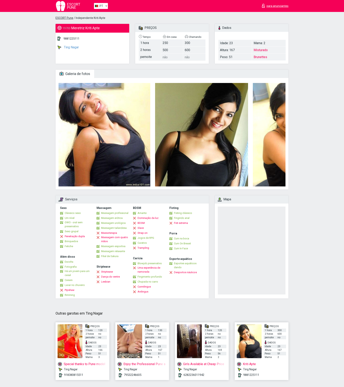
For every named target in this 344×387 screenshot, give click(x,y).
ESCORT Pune (64, 17)
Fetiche (69, 246)
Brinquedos (71, 241)
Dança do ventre (110, 276)
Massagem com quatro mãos (114, 239)
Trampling (143, 247)
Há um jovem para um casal (77, 273)
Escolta (69, 261)
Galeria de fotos (77, 74)
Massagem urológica (113, 222)
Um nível (69, 217)
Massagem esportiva (113, 246)
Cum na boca (181, 238)
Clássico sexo (73, 213)
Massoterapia (109, 232)
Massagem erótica (112, 217)
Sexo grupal (71, 231)
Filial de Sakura (109, 256)
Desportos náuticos (185, 272)
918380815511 (73, 375)
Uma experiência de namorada (149, 269)
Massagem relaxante (113, 251)
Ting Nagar (71, 47)
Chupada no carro (148, 281)
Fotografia (71, 266)
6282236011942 (194, 375)
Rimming (70, 294)
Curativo (142, 242)
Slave (141, 227)
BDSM (141, 222)
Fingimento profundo (150, 276)
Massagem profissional (114, 213)
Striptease (107, 271)
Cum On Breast (182, 243)
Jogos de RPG (146, 237)
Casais (68, 280)
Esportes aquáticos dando (185, 265)
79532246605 (132, 375)
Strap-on (143, 232)
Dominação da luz (148, 217)
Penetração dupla (75, 236)
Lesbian (105, 281)
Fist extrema (181, 222)
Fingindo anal (182, 217)
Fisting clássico (183, 213)
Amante (142, 213)
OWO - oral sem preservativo (74, 224)
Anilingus (143, 291)
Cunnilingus (144, 286)
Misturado (261, 50)
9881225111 (71, 38)
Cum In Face (181, 248)
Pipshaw (69, 290)
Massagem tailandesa (114, 227)
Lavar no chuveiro (75, 285)
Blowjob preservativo (150, 263)
